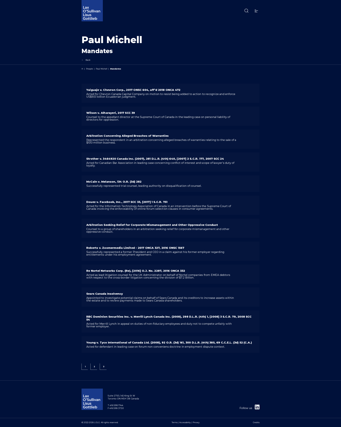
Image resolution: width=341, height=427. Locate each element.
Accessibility (185, 422)
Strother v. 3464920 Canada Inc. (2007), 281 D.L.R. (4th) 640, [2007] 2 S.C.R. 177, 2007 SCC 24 (155, 158)
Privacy (196, 422)
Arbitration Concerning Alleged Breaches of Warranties (127, 135)
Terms (174, 422)
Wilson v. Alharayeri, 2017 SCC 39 (110, 112)
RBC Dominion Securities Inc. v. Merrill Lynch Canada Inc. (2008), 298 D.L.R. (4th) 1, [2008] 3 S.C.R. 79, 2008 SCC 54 (168, 318)
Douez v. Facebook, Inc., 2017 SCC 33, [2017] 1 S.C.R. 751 (126, 202)
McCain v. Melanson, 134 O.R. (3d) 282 (113, 181)
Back (88, 60)
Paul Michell (101, 69)
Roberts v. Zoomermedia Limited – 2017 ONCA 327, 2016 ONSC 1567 (135, 247)
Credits (256, 422)
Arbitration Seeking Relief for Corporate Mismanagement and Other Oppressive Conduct (152, 225)
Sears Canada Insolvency (104, 293)
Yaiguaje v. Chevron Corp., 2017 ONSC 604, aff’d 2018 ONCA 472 (133, 90)
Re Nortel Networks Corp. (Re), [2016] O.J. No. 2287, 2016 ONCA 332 (135, 270)
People (89, 69)
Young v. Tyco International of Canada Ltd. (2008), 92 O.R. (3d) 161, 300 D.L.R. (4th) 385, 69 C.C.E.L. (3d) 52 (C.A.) (169, 342)
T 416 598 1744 (115, 405)
